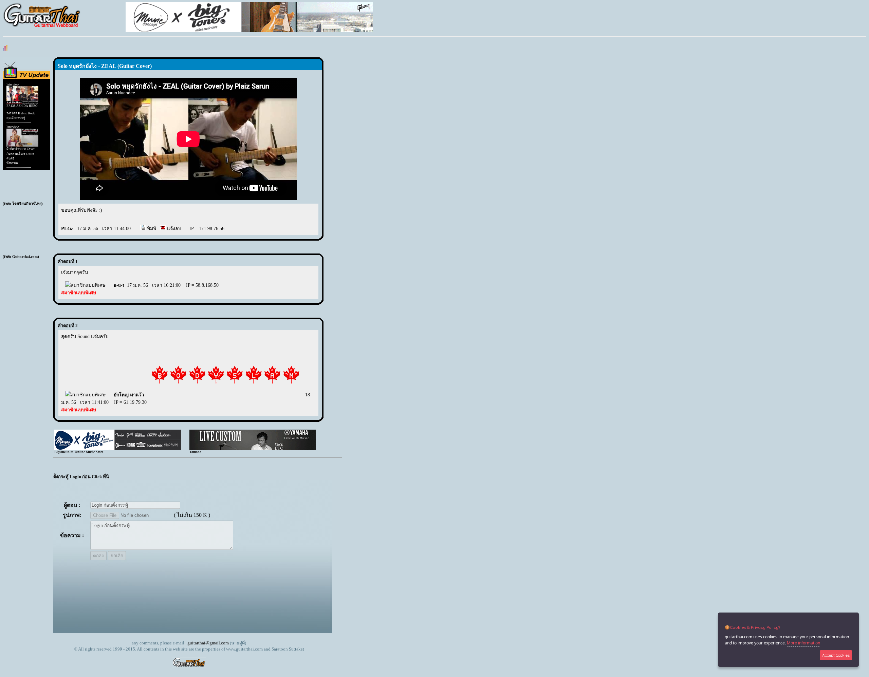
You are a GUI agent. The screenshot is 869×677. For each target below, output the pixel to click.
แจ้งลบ (173, 228)
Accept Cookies (836, 655)
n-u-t (119, 285)
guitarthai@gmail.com (208, 642)
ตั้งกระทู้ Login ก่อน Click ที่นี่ (81, 476)
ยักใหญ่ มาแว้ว (129, 394)
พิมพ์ (151, 228)
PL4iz (67, 228)
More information (803, 643)
